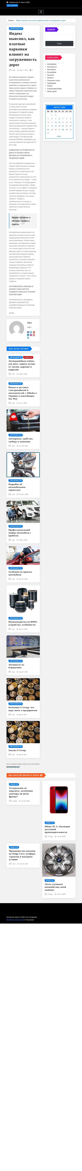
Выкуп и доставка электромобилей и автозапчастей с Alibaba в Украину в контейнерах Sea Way (22, 393)
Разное (49, 86)
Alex (13, 70)
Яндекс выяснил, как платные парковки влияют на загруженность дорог (41, 20)
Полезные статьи (53, 80)
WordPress (10, 920)
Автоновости (52, 67)
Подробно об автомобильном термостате (17, 487)
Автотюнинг (51, 69)
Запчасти (50, 75)
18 (52, 126)
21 (63, 126)
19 (56, 126)
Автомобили (51, 64)
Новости (50, 78)
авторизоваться (13, 766)
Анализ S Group (17, 750)
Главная (11, 20)
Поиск (51, 29)
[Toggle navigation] (41, 12)
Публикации (51, 83)
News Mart (19, 920)
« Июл (58, 136)
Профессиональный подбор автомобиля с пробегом (19, 533)
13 (59, 122)
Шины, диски (52, 91)
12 (56, 122)
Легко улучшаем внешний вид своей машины (55, 887)
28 (63, 129)
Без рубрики (51, 72)
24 (48, 129)
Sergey (14, 801)
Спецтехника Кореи (54, 88)
